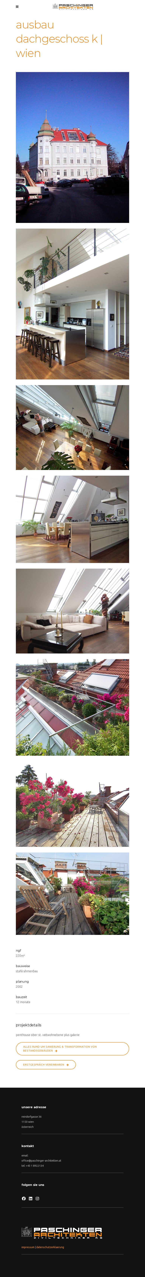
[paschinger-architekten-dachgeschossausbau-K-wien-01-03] (72, 804)
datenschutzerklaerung (50, 1247)
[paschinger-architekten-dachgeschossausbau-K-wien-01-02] (72, 893)
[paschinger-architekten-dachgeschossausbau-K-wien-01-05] (72, 611)
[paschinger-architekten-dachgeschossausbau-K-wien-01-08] (72, 304)
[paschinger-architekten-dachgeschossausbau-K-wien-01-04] (72, 707)
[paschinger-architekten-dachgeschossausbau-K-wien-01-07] (72, 427)
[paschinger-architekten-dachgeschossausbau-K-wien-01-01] (72, 147)
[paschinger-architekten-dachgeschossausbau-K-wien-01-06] (72, 519)
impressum (28, 1247)
